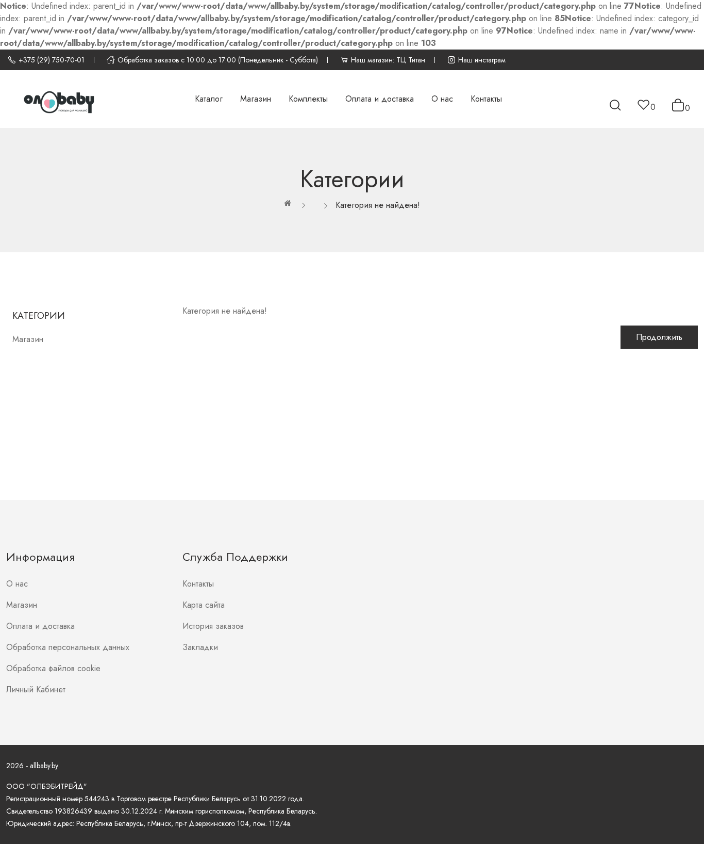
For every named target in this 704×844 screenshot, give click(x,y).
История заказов (213, 626)
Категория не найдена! (378, 205)
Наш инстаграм (482, 60)
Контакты (198, 584)
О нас (17, 584)
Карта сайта (203, 605)
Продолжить (659, 337)
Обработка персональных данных (67, 647)
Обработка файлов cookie (53, 668)
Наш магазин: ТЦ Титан (388, 60)
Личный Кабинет (35, 689)
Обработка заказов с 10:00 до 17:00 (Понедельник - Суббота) (218, 60)
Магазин (27, 339)
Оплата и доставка (40, 626)
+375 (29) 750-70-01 (52, 60)
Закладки (200, 647)
